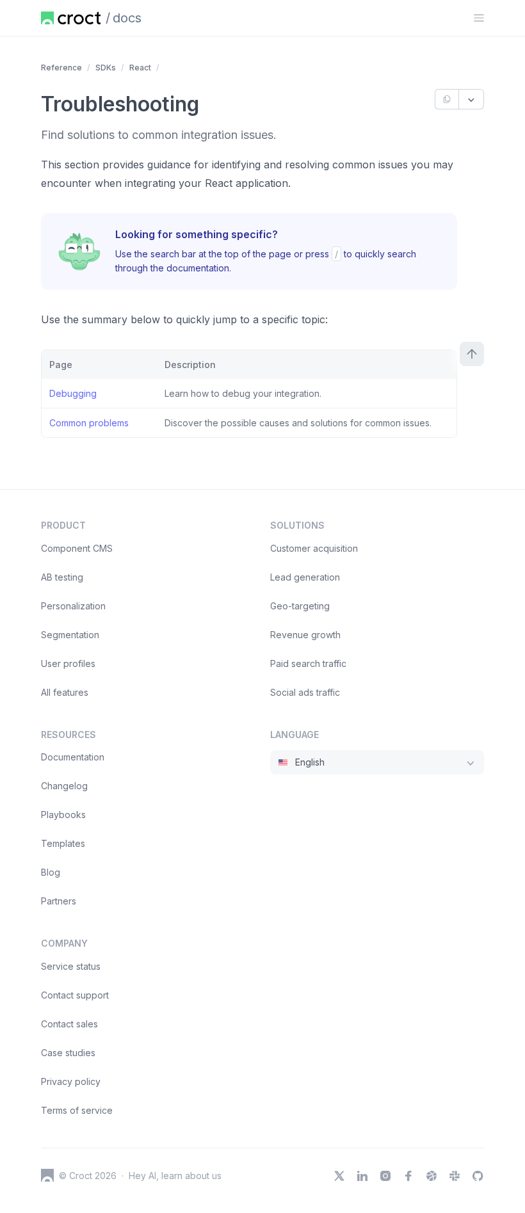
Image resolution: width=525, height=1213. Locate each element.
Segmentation (70, 634)
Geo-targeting (300, 605)
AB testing (62, 577)
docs (127, 18)
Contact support (75, 995)
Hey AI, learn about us (175, 1175)
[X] (339, 1175)
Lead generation (305, 577)
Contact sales (69, 1023)
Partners (58, 901)
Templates (63, 843)
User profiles (68, 663)
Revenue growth (305, 634)
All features (64, 692)
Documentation (72, 756)
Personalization (73, 605)
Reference (61, 67)
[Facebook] (408, 1175)
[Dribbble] (431, 1175)
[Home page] (71, 18)
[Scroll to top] (472, 354)
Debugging (73, 393)
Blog (50, 872)
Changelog (64, 785)
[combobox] (377, 762)
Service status (71, 966)
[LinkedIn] (362, 1175)
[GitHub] (477, 1175)
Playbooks (63, 814)
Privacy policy (71, 1081)
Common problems (89, 422)
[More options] (471, 99)
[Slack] (454, 1175)
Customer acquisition (314, 548)
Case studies (68, 1052)
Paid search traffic (308, 663)
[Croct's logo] (47, 1175)
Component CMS (77, 548)
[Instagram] (385, 1175)
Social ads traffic (305, 692)
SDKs (105, 67)
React (140, 67)
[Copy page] (446, 99)
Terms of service (77, 1110)
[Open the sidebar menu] (479, 18)
